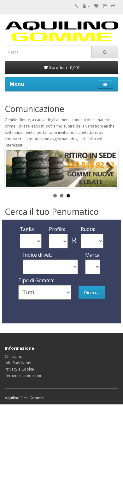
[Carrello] (104, 6)
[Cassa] (113, 6)
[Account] (86, 6)
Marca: (92, 255)
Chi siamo (13, 356)
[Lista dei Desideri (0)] (96, 6)
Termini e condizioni (23, 375)
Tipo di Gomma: (36, 280)
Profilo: (57, 229)
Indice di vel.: (37, 255)
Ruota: (88, 229)
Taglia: (27, 229)
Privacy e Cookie (19, 369)
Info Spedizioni (18, 362)
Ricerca (92, 292)
